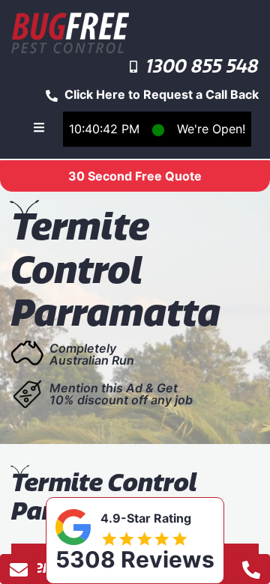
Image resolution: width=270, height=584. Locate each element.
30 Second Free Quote (135, 175)
